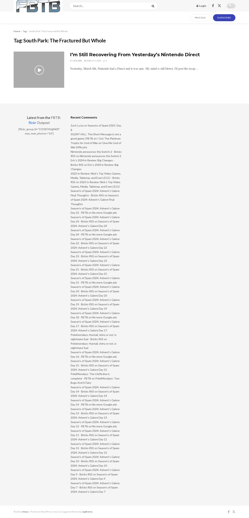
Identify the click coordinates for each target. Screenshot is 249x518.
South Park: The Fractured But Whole (48, 31)
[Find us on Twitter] (219, 6)
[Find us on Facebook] (213, 6)
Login (202, 5)
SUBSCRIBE (224, 17)
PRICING (200, 17)
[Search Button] (154, 6)
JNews (25, 511)
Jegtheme (87, 511)
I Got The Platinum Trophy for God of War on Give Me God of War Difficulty (96, 143)
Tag (24, 31)
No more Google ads (104, 212)
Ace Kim (77, 60)
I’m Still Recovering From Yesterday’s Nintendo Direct (135, 54)
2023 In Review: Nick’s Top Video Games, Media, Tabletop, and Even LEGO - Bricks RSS (96, 178)
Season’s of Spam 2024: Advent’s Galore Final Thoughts (95, 200)
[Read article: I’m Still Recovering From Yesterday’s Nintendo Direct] (39, 70)
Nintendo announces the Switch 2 (100, 156)
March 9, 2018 (93, 60)
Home (17, 31)
